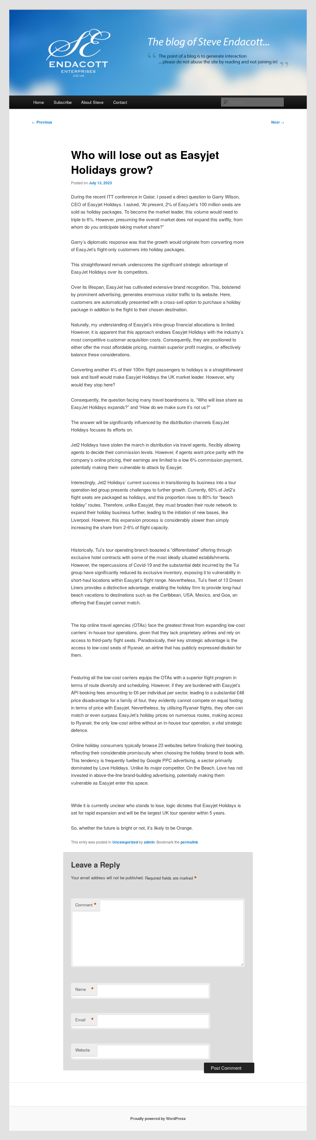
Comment (86, 905)
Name (84, 989)
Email (84, 1020)
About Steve (92, 102)
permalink (189, 842)
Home (38, 102)
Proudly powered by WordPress (158, 1118)
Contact (120, 102)
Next (277, 122)
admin (149, 842)
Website (82, 1050)
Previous (42, 122)
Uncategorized (125, 842)
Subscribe (63, 102)
